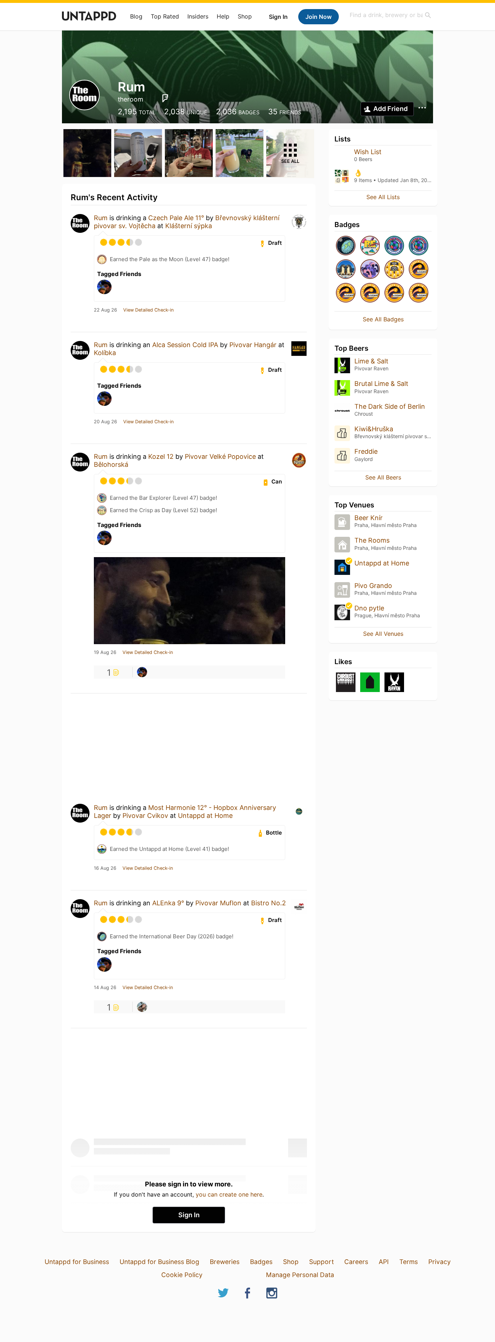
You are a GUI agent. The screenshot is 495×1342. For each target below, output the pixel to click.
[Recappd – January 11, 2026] (418, 269)
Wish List (368, 152)
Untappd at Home (205, 815)
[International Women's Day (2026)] (370, 269)
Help (223, 16)
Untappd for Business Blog (159, 1261)
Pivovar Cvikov (145, 815)
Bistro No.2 (268, 903)
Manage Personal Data (300, 1275)
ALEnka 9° (168, 903)
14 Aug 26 (105, 987)
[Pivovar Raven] (394, 683)
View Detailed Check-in (148, 310)
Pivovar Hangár (252, 345)
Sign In (278, 16)
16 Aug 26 (105, 868)
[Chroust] (345, 683)
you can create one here (229, 1194)
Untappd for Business (77, 1261)
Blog (136, 16)
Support (321, 1261)
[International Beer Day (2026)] (345, 246)
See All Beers (383, 477)
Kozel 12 (161, 456)
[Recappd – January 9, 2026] (370, 293)
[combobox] (390, 15)
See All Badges (383, 319)
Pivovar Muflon (218, 903)
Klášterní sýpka (188, 226)
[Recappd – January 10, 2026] (345, 293)
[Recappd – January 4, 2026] (418, 293)
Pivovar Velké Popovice (220, 456)
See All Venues (383, 633)
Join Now (318, 16)
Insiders (197, 16)
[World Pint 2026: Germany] (394, 246)
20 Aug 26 (105, 421)
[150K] (394, 269)
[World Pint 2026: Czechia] (418, 246)
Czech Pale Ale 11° (176, 218)
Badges (261, 1261)
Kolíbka (105, 353)
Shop (245, 16)
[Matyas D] (142, 672)
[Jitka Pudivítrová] (142, 1007)
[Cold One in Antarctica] (345, 269)
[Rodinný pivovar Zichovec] (370, 683)
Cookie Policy (182, 1275)
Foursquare (165, 98)
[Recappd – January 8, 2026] (394, 293)
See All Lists (383, 197)
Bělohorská (111, 464)
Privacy (439, 1261)
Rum (101, 218)
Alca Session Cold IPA (185, 345)
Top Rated (165, 16)
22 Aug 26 (105, 310)
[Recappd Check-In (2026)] (370, 246)
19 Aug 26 (105, 652)
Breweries (225, 1261)
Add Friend (390, 108)
